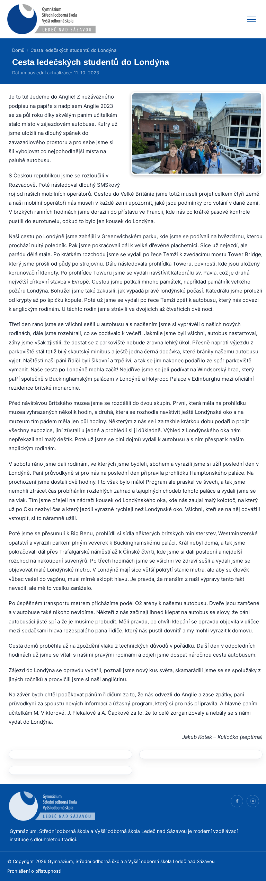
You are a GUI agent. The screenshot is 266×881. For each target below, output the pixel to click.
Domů (18, 50)
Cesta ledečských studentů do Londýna (73, 50)
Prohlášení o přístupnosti (34, 871)
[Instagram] (253, 801)
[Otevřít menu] (251, 19)
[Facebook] (237, 801)
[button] (70, 754)
